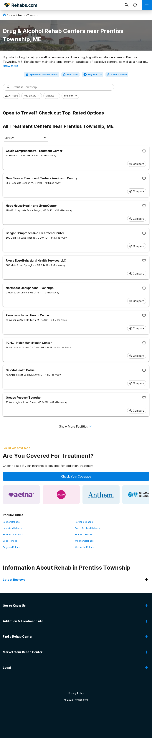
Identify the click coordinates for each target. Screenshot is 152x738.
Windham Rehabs (84, 540)
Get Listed (72, 74)
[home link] (4, 15)
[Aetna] (21, 494)
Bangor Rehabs (11, 522)
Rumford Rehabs (84, 534)
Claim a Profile (119, 74)
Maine (12, 15)
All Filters (13, 95)
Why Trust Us (95, 74)
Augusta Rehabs (12, 547)
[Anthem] (101, 494)
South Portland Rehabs (87, 528)
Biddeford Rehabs (13, 534)
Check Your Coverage (76, 476)
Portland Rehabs (84, 522)
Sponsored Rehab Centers (44, 74)
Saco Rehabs (10, 540)
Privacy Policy (76, 693)
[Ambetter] (61, 494)
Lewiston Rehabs (12, 528)
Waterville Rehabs (85, 547)
